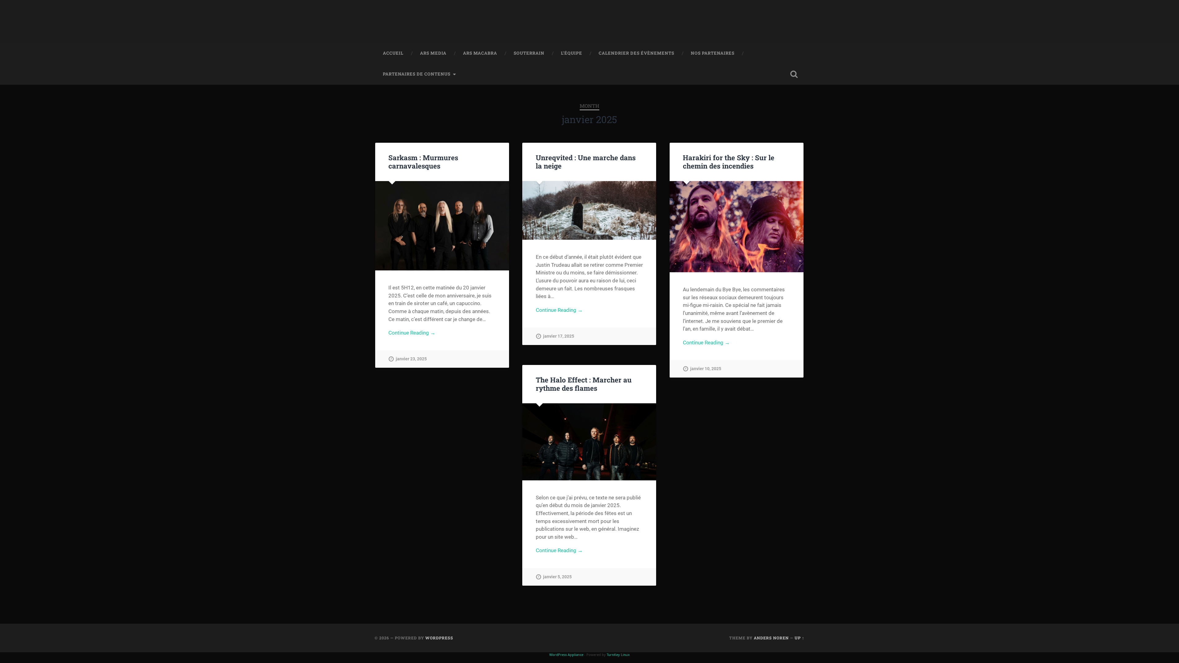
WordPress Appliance (566, 654)
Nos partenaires (712, 53)
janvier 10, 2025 (705, 368)
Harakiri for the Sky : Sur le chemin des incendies (728, 161)
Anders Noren (771, 637)
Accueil (393, 53)
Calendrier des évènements (636, 53)
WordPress (439, 637)
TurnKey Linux (618, 654)
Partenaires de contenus (416, 74)
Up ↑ (799, 637)
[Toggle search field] (794, 74)
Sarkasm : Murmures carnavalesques (423, 161)
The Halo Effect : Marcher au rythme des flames (584, 384)
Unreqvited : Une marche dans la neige (586, 161)
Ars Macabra (480, 53)
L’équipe (571, 53)
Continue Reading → (411, 333)
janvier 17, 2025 (558, 336)
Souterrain (529, 53)
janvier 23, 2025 (411, 359)
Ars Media (433, 53)
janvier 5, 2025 (557, 577)
